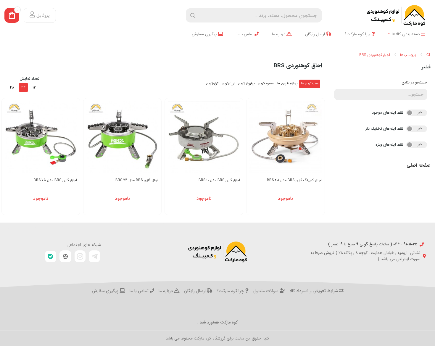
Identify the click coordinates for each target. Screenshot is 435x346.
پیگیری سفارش (205, 34)
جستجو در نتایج (414, 82)
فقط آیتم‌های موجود (387, 113)
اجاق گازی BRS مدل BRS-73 (136, 180)
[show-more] (317, 139)
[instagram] (80, 256)
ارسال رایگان (315, 34)
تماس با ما (245, 34)
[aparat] (65, 256)
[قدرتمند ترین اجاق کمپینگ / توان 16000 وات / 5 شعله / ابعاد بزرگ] (285, 137)
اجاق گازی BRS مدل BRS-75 (55, 180)
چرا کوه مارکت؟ (358, 34)
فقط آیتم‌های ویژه (389, 144)
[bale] (50, 256)
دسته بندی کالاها (406, 34)
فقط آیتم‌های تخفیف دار (384, 128)
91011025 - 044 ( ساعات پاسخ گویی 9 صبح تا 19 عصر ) (372, 244)
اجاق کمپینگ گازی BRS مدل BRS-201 (294, 180)
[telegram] (94, 256)
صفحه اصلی (419, 165)
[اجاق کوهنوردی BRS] (217, 252)
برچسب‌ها (408, 55)
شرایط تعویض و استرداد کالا (314, 291)
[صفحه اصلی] (428, 55)
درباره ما (279, 34)
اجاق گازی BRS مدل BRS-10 (219, 180)
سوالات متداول (266, 291)
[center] (192, 15)
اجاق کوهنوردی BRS (374, 55)
